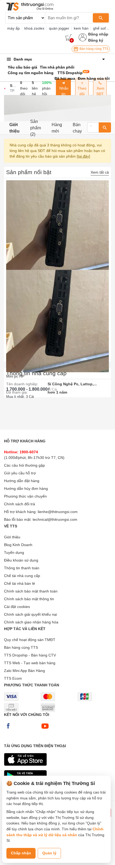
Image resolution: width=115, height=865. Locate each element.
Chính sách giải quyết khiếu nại (30, 614)
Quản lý (49, 853)
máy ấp (13, 28)
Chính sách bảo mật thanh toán (30, 591)
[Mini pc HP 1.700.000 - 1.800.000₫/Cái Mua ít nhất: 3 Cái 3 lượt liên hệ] (57, 225)
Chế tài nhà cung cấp (22, 576)
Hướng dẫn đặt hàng (21, 481)
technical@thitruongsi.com (55, 519)
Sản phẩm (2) (35, 127)
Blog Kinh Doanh (18, 545)
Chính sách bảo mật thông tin (29, 599)
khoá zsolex (34, 28)
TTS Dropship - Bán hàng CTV (30, 655)
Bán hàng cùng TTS (93, 49)
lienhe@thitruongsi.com (58, 512)
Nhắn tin (63, 91)
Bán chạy (77, 127)
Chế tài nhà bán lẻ (19, 583)
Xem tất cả (100, 172)
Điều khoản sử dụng (21, 560)
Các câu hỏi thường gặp (24, 465)
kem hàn (81, 28)
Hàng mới (57, 127)
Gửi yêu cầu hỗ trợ (20, 473)
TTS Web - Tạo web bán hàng (29, 663)
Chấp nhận (21, 853)
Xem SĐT (99, 91)
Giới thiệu (14, 127)
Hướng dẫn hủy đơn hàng (26, 488)
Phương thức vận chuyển (25, 496)
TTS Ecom (13, 678)
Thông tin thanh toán (21, 568)
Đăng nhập (98, 34)
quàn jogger (59, 28)
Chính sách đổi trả (19, 504)
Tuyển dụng (14, 552)
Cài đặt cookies (17, 606)
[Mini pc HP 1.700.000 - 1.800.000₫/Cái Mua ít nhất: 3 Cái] (57, 314)
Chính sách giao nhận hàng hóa (31, 622)
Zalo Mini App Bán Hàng (24, 670)
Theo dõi (82, 91)
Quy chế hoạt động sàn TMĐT (29, 640)
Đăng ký (95, 40)
